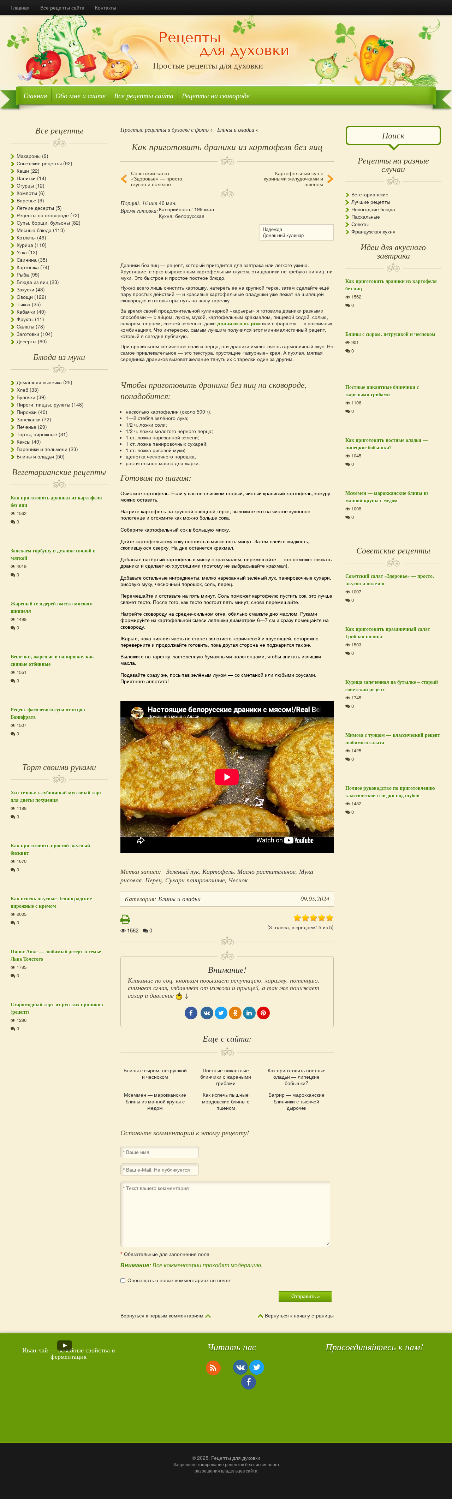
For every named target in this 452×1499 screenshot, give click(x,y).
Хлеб (22, 389)
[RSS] (213, 1367)
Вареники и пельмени (42, 448)
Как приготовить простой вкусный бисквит (50, 849)
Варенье (26, 200)
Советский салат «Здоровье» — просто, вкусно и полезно (157, 179)
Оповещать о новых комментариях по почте (178, 1280)
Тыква (23, 304)
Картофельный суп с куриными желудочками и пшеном (293, 179)
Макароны (29, 155)
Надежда (272, 229)
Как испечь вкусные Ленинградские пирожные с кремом (51, 902)
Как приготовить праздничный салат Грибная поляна (387, 632)
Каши (23, 170)
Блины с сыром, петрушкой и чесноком (155, 1073)
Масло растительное (266, 871)
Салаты (25, 326)
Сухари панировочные (195, 880)
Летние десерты (35, 207)
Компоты (27, 192)
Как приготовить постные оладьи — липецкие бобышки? (297, 1076)
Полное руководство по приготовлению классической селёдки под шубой (390, 791)
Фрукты (25, 318)
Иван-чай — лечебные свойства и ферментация (68, 1353)
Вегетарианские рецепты (59, 471)
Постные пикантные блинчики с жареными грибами (225, 1076)
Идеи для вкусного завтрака (393, 251)
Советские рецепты (39, 163)
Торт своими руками (59, 766)
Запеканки (29, 419)
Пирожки (27, 411)
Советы (360, 223)
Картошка (28, 267)
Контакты (105, 7)
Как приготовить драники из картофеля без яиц (56, 501)
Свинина (27, 259)
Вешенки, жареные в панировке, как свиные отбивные (52, 660)
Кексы (23, 441)
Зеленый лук (182, 871)
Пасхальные (365, 216)
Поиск (393, 135)
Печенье (26, 426)
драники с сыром (239, 323)
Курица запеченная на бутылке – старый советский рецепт (391, 685)
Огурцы (25, 185)
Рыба (23, 274)
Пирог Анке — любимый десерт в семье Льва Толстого (56, 955)
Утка (22, 252)
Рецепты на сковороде (216, 95)
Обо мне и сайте (80, 95)
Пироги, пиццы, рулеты (43, 404)
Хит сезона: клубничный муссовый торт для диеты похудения (56, 796)
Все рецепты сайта (62, 7)
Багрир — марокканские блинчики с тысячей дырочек (296, 1101)
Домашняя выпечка (39, 382)
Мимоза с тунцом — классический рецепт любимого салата (392, 738)
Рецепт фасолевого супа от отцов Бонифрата (48, 713)
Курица (25, 244)
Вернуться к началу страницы (299, 1316)
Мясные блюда (34, 229)
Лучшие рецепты (370, 201)
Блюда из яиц (32, 281)
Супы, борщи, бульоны (43, 222)
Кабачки (26, 311)
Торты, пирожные (37, 434)
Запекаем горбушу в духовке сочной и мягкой (53, 554)
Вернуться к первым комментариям (161, 1316)
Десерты (26, 341)
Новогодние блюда (373, 209)
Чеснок (238, 880)
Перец (153, 880)
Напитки (26, 178)
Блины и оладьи (35, 456)
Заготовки (28, 333)
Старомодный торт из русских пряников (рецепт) (57, 1008)
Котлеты (26, 237)
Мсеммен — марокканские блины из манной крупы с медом (155, 1101)
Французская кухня (373, 231)
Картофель (218, 871)
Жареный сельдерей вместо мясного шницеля (52, 607)
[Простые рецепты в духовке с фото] (224, 44)
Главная (20, 7)
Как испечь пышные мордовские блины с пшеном (225, 1101)
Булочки (26, 397)
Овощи (25, 296)
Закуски (25, 289)
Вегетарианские (369, 194)
